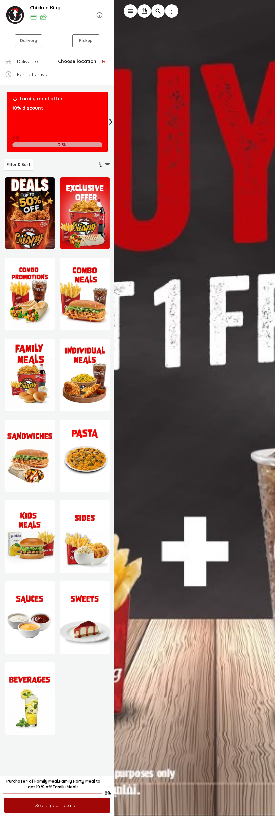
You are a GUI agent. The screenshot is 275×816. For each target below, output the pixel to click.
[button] (57, 15)
